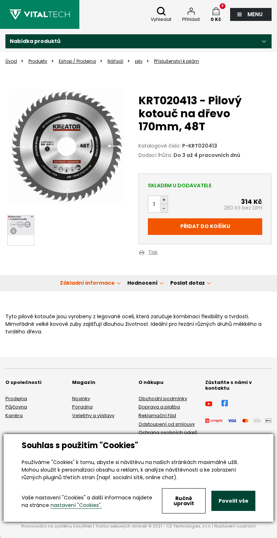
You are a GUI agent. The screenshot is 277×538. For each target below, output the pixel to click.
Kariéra (14, 415)
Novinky (81, 398)
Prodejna (16, 398)
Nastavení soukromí (235, 526)
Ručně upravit (183, 501)
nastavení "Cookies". (76, 505)
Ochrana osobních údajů (167, 432)
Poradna (82, 406)
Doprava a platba (159, 406)
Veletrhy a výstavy (93, 415)
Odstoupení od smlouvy (166, 424)
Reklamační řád (157, 415)
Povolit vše (234, 500)
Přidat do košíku (205, 226)
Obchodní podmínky (162, 398)
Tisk (153, 253)
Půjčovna (16, 406)
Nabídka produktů (35, 41)
